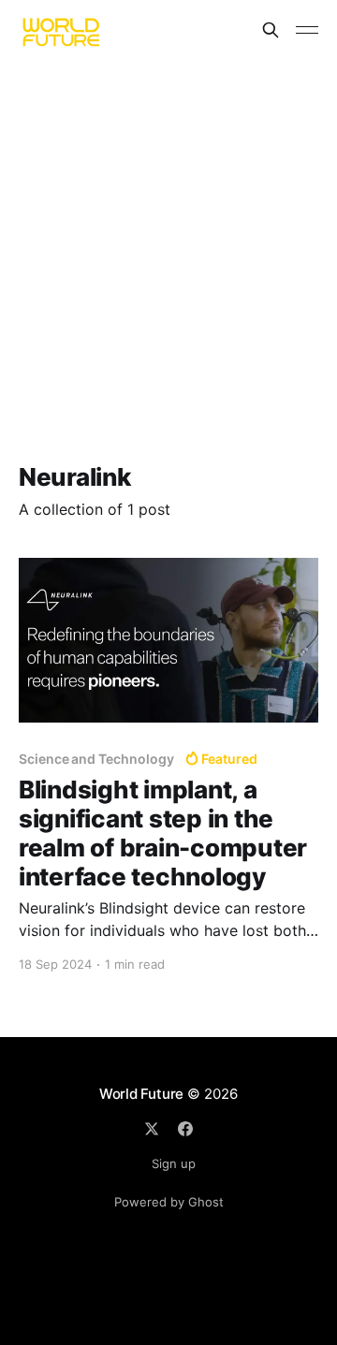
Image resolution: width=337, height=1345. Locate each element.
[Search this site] (271, 30)
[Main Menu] (307, 30)
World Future (141, 1094)
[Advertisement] (168, 237)
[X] (151, 1128)
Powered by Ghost (169, 1201)
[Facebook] (185, 1128)
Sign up (174, 1163)
